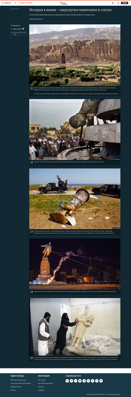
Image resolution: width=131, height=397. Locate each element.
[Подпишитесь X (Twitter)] (75, 380)
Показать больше (35, 19)
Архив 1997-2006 (16, 387)
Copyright (41, 390)
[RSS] (92, 380)
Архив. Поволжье (26, 3)
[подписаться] (101, 380)
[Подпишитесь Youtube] (80, 380)
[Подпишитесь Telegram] (84, 380)
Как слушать (42, 380)
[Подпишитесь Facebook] (71, 380)
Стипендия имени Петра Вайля (21, 383)
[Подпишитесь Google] (67, 380)
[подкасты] (118, 3)
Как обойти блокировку (45, 383)
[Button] (15, 26)
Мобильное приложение (18, 380)
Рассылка (41, 387)
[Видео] (113, 3)
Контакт (13, 390)
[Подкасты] (96, 380)
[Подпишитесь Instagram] (88, 380)
